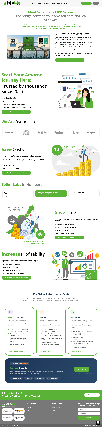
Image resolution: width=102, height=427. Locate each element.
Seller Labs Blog (56, 407)
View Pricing (81, 369)
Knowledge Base (31, 413)
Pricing (39, 3)
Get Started (86, 3)
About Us (59, 3)
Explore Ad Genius (45, 351)
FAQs (53, 410)
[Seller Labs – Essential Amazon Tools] (11, 3)
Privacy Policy (55, 413)
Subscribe (88, 417)
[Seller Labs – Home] (13, 405)
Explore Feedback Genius (15, 351)
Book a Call (92, 395)
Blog (53, 3)
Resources (46, 3)
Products (32, 3)
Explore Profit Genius (77, 351)
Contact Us (67, 3)
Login (96, 3)
